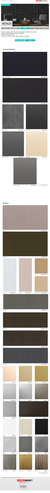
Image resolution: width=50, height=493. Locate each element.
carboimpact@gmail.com (5, 0)
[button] (25, 28)
